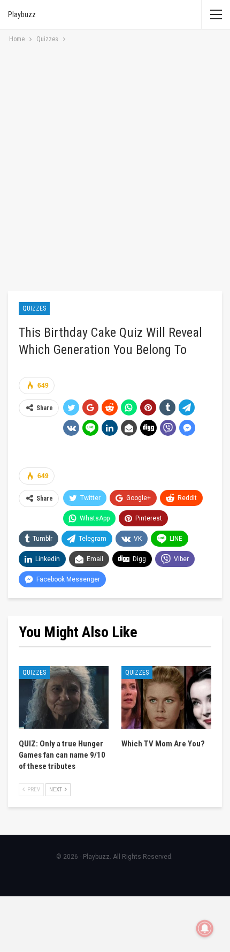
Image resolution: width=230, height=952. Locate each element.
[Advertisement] (115, 165)
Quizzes (34, 308)
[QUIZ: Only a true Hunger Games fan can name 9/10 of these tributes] (64, 697)
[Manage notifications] (204, 928)
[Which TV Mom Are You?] (166, 697)
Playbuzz (22, 14)
